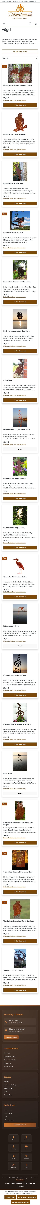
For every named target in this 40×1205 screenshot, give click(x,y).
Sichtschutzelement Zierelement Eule (17, 872)
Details (20, 449)
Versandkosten (20, 1179)
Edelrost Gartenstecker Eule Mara (16, 331)
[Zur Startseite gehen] (20, 11)
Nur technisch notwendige (27, 1197)
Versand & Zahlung (10, 1085)
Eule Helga (7, 380)
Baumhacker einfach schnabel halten (17, 85)
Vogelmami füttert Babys (13, 970)
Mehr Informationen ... (28, 1193)
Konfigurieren (10, 1197)
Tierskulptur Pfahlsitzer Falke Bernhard (18, 921)
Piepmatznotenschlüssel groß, (15, 675)
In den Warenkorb (20, 105)
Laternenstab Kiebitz (11, 626)
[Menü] (4, 24)
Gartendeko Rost (9, 1056)
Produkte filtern (21, 52)
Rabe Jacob (7, 774)
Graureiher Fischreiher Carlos (15, 577)
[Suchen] (35, 24)
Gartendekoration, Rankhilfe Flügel (16, 429)
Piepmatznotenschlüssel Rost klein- (17, 724)
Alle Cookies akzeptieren (20, 1202)
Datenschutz (8, 1095)
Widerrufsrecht (8, 1088)
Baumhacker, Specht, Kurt (13, 183)
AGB (5, 1091)
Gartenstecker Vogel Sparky (14, 528)
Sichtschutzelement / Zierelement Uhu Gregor (18, 824)
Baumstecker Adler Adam (13, 233)
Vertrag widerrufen (20, 1124)
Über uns (7, 1053)
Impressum (7, 1110)
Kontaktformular (11, 1037)
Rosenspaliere (8, 1066)
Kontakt (6, 1081)
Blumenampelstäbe (10, 1060)
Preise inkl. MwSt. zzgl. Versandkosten (14, 100)
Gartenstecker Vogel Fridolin (14, 478)
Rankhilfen (7, 1063)
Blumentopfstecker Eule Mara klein (16, 282)
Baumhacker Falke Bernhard (14, 134)
